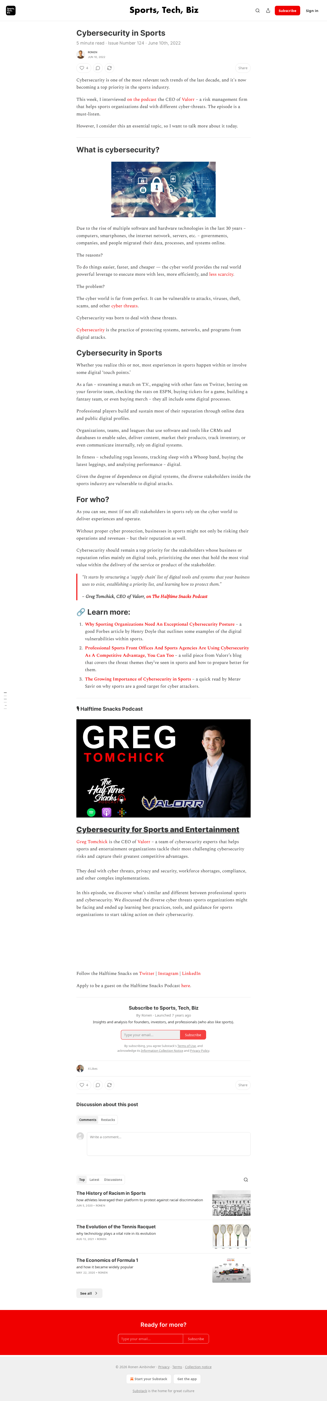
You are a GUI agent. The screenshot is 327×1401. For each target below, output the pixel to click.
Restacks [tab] (108, 1120)
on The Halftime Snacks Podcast (176, 596)
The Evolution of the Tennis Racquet (116, 1226)
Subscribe (287, 10)
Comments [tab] (87, 1120)
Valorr (188, 99)
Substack (140, 1391)
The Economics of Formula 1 (107, 1260)
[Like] (79, 1245)
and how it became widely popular (104, 1266)
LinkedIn (191, 973)
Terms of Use (186, 1046)
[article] (163, 1203)
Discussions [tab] (113, 1180)
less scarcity (221, 274)
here (185, 985)
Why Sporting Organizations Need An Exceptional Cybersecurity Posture (160, 624)
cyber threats (124, 306)
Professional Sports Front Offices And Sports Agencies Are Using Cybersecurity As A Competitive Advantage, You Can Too (167, 652)
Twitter (146, 973)
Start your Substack (151, 1379)
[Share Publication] (268, 10)
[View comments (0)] (98, 68)
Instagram (168, 973)
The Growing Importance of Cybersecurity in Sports (138, 679)
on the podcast (142, 99)
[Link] (69, 150)
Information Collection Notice (162, 1050)
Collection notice (198, 1367)
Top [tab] (82, 1180)
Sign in (312, 10)
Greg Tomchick (92, 841)
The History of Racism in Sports (111, 1193)
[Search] (257, 10)
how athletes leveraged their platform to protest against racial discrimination (139, 1199)
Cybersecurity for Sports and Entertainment (157, 829)
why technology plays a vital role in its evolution (116, 1233)
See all (86, 1293)
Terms (177, 1367)
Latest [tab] (94, 1180)
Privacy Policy (199, 1050)
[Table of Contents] (5, 700)
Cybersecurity (90, 329)
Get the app (187, 1379)
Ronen (92, 52)
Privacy (163, 1367)
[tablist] (97, 1120)
